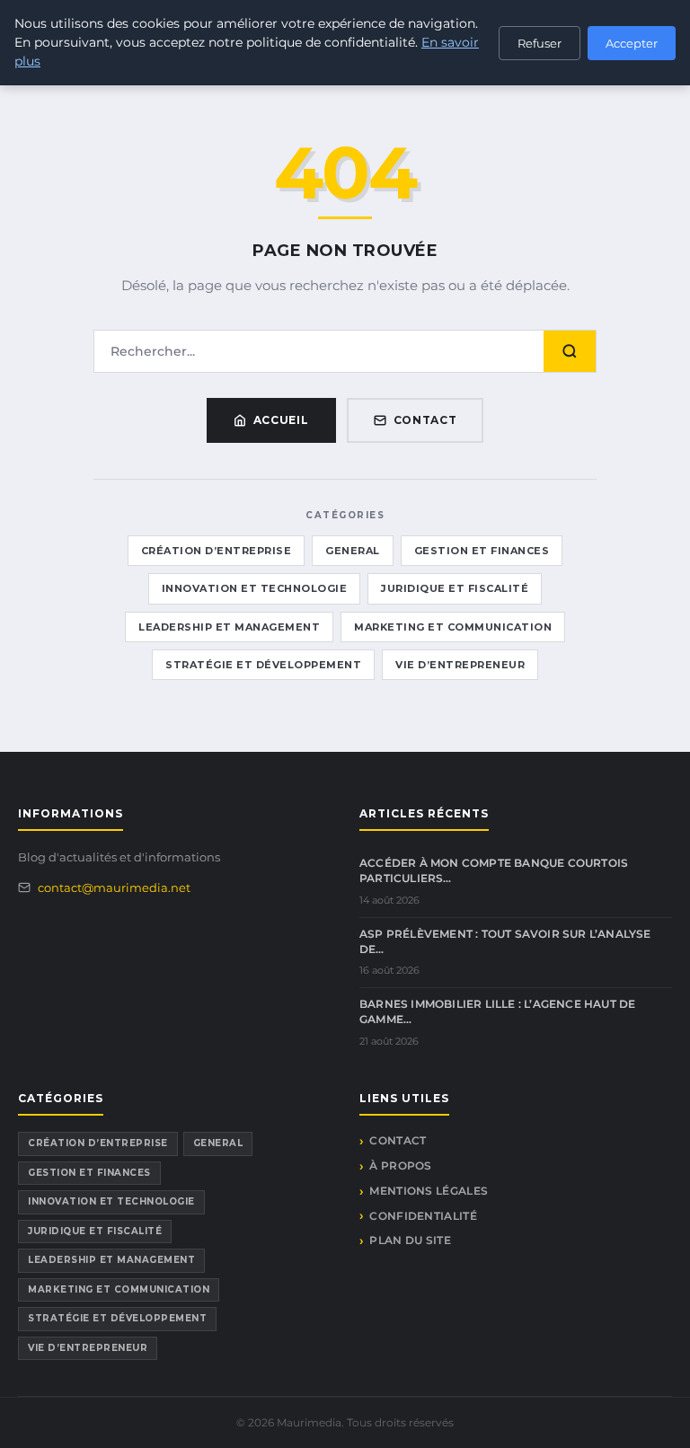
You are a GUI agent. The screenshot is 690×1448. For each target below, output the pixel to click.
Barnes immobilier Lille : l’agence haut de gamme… (497, 1011)
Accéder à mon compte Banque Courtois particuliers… (493, 870)
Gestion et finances (482, 550)
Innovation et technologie (255, 588)
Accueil (281, 420)
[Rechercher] (570, 351)
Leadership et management (229, 627)
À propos (400, 1165)
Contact (425, 420)
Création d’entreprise (216, 550)
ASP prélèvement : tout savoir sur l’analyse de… (505, 941)
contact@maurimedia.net (114, 887)
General (352, 550)
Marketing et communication (453, 627)
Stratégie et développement (263, 664)
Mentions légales (428, 1190)
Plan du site (410, 1240)
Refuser (540, 43)
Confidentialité (423, 1216)
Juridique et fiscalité (454, 588)
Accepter (632, 43)
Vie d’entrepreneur (460, 664)
